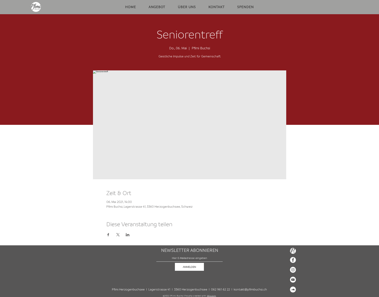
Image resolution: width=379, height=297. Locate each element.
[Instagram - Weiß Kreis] (293, 270)
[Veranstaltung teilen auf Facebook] (108, 234)
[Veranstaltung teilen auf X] (118, 234)
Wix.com (211, 295)
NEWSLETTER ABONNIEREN (189, 250)
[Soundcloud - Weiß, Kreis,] (293, 289)
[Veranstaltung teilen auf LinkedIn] (127, 234)
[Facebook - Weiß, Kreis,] (293, 260)
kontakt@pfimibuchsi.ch (250, 289)
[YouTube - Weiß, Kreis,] (293, 280)
